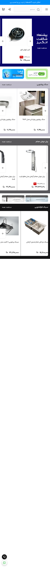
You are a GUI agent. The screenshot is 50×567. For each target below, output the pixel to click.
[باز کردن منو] (46, 9)
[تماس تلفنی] (4, 556)
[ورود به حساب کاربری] (10, 9)
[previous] (30, 41)
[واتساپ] (4, 562)
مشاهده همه (42, 48)
